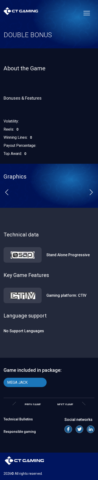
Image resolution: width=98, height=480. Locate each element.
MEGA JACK (17, 382)
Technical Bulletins (18, 419)
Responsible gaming (20, 432)
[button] (7, 192)
